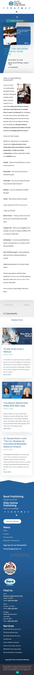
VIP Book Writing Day (10, 632)
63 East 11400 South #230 (13, 596)
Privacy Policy (8, 537)
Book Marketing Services (11, 635)
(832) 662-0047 (13, 608)
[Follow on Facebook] (3, 8)
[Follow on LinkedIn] (14, 8)
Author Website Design (11, 642)
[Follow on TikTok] (25, 8)
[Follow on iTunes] (29, 8)
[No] (32, 669)
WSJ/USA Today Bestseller (12, 649)
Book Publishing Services (12, 629)
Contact (6, 534)
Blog (10, 63)
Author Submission (17, 21)
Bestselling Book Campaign (12, 652)
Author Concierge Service (12, 645)
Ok (17, 672)
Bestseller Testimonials (11, 540)
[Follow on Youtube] (22, 8)
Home (5, 530)
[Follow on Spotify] (16, 11)
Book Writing (18, 63)
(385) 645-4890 (13, 600)
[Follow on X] (7, 8)
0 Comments (13, 67)
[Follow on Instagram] (11, 8)
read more (7, 374)
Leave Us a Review (12, 521)
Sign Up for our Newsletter (15, 545)
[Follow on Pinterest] (18, 8)
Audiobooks (7, 639)
